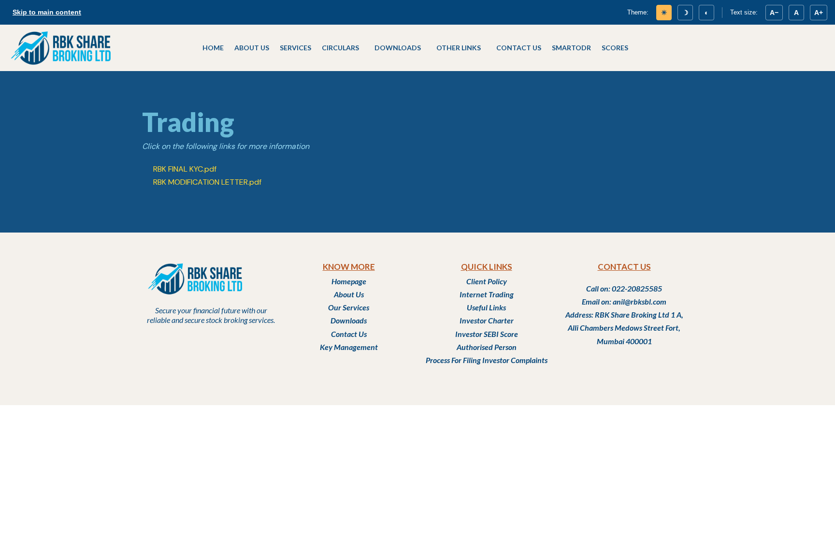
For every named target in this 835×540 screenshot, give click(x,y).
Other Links (458, 48)
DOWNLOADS (397, 48)
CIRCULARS (340, 48)
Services (295, 48)
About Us (251, 48)
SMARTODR (571, 48)
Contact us (518, 48)
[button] (343, 47)
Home (213, 48)
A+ (818, 12)
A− (774, 12)
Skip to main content (47, 12)
